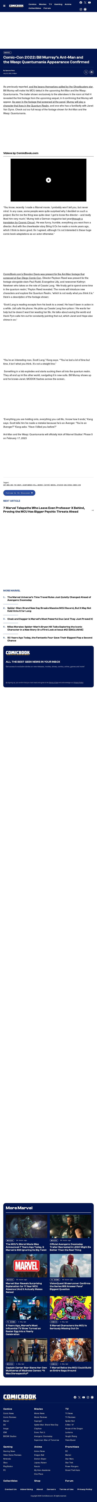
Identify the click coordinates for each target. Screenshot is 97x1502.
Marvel (7, 53)
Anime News (39, 1451)
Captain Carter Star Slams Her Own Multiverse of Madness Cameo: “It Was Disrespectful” (26, 1370)
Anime (68, 4)
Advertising (26, 1489)
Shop (37, 1480)
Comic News (8, 1413)
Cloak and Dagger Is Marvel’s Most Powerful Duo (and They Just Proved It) (50, 619)
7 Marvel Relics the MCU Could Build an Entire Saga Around (70, 1369)
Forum (47, 8)
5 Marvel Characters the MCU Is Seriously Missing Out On (68, 1327)
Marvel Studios (57, 485)
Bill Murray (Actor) (41, 485)
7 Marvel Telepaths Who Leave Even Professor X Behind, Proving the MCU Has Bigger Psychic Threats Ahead (44, 509)
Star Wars (69, 1458)
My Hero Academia (42, 1470)
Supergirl (38, 1421)
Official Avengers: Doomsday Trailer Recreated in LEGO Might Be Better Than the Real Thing (70, 1247)
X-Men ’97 (69, 1424)
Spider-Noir (70, 1421)
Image (6, 1428)
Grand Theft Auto (72, 1470)
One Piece (38, 1474)
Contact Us (11, 1489)
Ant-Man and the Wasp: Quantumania (17, 485)
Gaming (58, 4)
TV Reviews (70, 1417)
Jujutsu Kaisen (40, 1462)
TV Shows (55, 1280)
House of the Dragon (74, 1428)
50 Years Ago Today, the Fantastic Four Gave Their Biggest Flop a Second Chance (49, 639)
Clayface (38, 1428)
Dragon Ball (39, 1455)
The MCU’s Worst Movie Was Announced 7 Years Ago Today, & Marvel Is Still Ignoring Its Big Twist (26, 1247)
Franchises (72, 1446)
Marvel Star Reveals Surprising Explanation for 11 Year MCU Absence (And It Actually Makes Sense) (24, 1287)
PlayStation (8, 1466)
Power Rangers (71, 1466)
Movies (42, 4)
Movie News (39, 1413)
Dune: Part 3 (39, 1432)
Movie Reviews (40, 1417)
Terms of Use (53, 682)
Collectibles (35, 8)
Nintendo (7, 1458)
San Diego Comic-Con (72, 485)
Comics (33, 4)
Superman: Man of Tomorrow (46, 1440)
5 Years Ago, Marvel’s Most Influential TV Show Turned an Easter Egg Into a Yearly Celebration (23, 1330)
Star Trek (69, 1462)
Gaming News (9, 1451)
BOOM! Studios (9, 1436)
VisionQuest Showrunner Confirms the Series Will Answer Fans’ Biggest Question (70, 1286)
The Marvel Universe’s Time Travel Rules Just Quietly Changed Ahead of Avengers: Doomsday (49, 599)
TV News (69, 1413)
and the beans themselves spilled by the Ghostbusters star (61, 86)
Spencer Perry (10, 70)
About (40, 1489)
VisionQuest (70, 1440)
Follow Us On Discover (18, 493)
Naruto (37, 1466)
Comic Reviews (9, 1417)
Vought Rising (71, 1436)
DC (4, 1424)
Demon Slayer (40, 1458)
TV (50, 4)
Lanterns (69, 1432)
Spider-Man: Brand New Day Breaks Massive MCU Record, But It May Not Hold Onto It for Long (49, 609)
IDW (5, 1432)
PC (4, 1470)
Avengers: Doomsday (43, 1436)
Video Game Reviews (12, 1455)
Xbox (5, 1462)
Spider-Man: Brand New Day (46, 1424)
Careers (51, 1489)
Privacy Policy (78, 682)
